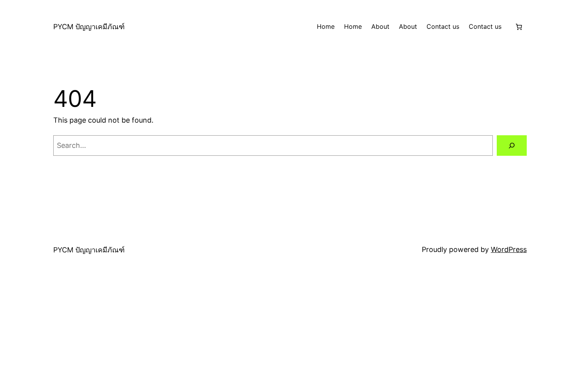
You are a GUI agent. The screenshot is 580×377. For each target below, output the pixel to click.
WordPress (509, 249)
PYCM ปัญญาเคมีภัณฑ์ (89, 26)
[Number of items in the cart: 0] (519, 27)
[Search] (512, 145)
